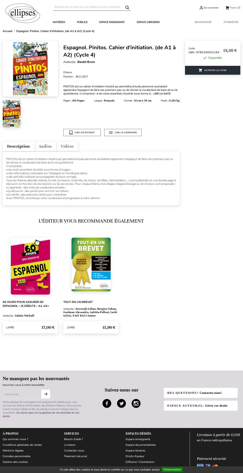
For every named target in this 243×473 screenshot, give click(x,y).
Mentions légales (13, 451)
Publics (82, 22)
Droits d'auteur (135, 456)
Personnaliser (172, 469)
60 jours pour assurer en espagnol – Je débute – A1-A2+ (26, 304)
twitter (121, 403)
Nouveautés (203, 22)
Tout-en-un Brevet (78, 302)
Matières (59, 22)
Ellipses (67, 72)
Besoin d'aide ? (73, 439)
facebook (106, 403)
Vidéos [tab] (67, 146)
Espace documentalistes (141, 445)
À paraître (230, 22)
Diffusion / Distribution (140, 462)
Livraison (70, 445)
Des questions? (194, 393)
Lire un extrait (85, 132)
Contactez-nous (74, 451)
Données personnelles (17, 456)
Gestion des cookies (15, 462)
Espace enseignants (138, 439)
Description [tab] (18, 146)
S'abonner (45, 394)
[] (127, 7)
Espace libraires (148, 22)
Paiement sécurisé (75, 456)
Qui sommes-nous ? (15, 439)
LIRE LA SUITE (162, 93)
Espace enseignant (112, 22)
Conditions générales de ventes (22, 445)
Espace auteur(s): (197, 405)
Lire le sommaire (126, 132)
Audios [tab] (45, 146)
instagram (136, 403)
